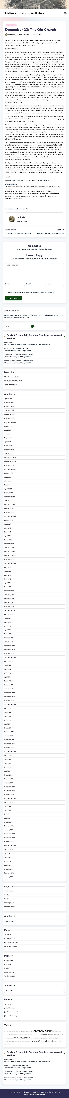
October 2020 (9, 465)
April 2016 (7, 677)
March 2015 (8, 728)
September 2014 (10, 751)
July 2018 (7, 571)
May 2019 (7, 532)
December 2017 (11, 25)
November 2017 (9, 602)
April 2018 (7, 583)
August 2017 (8, 614)
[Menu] (65, 13)
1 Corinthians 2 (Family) (12, 355)
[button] (22, 221)
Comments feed (12, 942)
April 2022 (8, 399)
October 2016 (9, 653)
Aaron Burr (57, 1038)
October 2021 (9, 418)
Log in (9, 935)
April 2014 (7, 771)
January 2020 (9, 501)
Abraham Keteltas (13, 1035)
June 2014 (7, 763)
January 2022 (9, 410)
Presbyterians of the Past (13, 381)
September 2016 (10, 657)
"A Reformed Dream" (10, 1041)
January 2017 (9, 642)
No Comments (37, 34)
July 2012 (7, 853)
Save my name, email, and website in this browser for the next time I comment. (31, 292)
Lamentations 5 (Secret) (12, 361)
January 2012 (9, 877)
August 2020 (8, 473)
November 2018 (9, 555)
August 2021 (8, 426)
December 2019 (9, 504)
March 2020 (8, 493)
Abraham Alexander (48, 1035)
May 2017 (7, 626)
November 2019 (9, 508)
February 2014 (9, 779)
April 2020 (8, 489)
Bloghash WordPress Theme (34, 1095)
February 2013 (9, 826)
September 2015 (10, 704)
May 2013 (7, 814)
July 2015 (7, 712)
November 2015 (9, 697)
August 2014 (8, 755)
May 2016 (7, 673)
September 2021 (10, 422)
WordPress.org (12, 946)
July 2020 (7, 477)
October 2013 (9, 795)
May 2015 (7, 720)
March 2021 (8, 446)
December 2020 (10, 457)
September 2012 (10, 846)
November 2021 (9, 414)
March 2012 (8, 869)
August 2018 (8, 567)
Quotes (6, 899)
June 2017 (7, 622)
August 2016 (8, 661)
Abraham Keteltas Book (9, 1031)
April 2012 (7, 865)
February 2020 (9, 497)
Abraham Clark (42, 1030)
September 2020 (10, 469)
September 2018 (10, 563)
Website (49, 284)
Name (7, 284)
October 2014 (9, 747)
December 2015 (9, 693)
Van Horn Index (9, 907)
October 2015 (9, 700)
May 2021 (7, 438)
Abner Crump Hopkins (25, 1035)
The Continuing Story (11, 385)
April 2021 (7, 442)
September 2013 (10, 798)
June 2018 (7, 575)
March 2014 (8, 775)
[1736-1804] (19, 1031)
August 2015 (8, 708)
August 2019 (8, 520)
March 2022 (8, 402)
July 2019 (7, 524)
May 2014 (7, 767)
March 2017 (8, 634)
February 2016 (9, 685)
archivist (21, 217)
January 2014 (9, 783)
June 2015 (7, 716)
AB (62, 1038)
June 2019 (7, 528)
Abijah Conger (19, 1041)
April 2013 (7, 818)
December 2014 (9, 740)
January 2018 (9, 595)
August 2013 (8, 802)
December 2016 (9, 646)
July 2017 (7, 618)
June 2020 (8, 481)
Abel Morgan (55, 1031)
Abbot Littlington (27, 1041)
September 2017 (10, 610)
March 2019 (8, 540)
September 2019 (10, 516)
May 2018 (7, 579)
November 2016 (9, 650)
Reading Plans (9, 903)
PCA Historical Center (11, 377)
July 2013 (7, 806)
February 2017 (9, 638)
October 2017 (9, 606)
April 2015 (7, 724)
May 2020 (7, 485)
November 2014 (9, 744)
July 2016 (7, 665)
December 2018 (9, 551)
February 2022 (9, 406)
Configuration (9, 342)
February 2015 (9, 732)
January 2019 (9, 548)
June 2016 (7, 669)
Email (28, 284)
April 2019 (7, 536)
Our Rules (7, 895)
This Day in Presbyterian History (23, 13)
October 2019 (9, 512)
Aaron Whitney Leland (42, 1041)
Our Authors (8, 891)
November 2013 (9, 791)
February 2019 (9, 544)
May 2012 (7, 861)
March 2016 (8, 681)
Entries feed (11, 938)
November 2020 (10, 461)
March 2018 (8, 587)
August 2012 (8, 849)
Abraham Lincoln (22, 1037)
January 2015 (9, 736)
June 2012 (7, 857)
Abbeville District (28, 1031)
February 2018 (9, 591)
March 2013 (8, 822)
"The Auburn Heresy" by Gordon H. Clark (42, 1038)
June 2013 (7, 810)
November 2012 (9, 838)
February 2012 (9, 873)
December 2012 (9, 834)
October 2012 (9, 842)
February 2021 (9, 450)
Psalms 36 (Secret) (11, 348)
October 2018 (9, 559)
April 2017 (7, 630)
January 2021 (9, 453)
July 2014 (7, 759)
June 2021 (7, 434)
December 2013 (9, 787)
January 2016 (9, 689)
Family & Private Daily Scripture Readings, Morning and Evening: (34, 336)
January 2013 (9, 830)
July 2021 (7, 430)
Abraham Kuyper (35, 1034)
